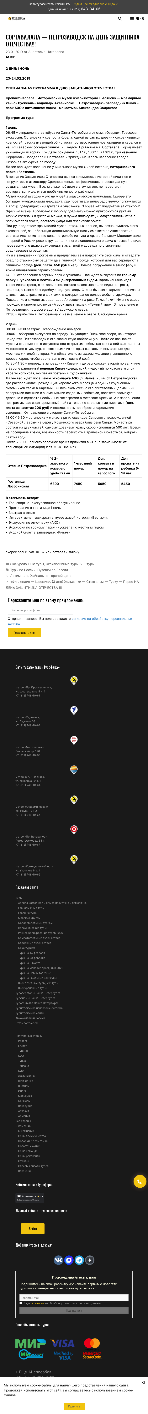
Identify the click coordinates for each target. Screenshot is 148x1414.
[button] (142, 1382)
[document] (74, 707)
